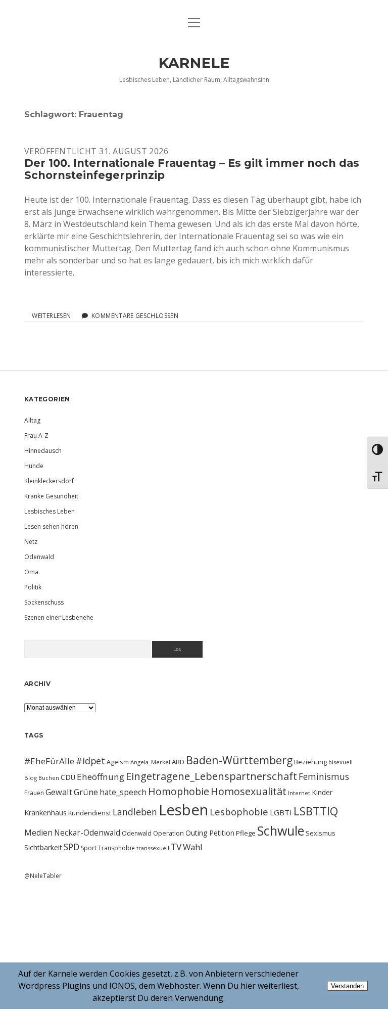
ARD (178, 761)
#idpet (90, 761)
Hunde (33, 466)
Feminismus (324, 776)
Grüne (86, 792)
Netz (30, 541)
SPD (71, 847)
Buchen (48, 777)
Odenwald (39, 556)
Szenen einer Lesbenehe (58, 617)
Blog (30, 777)
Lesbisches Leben (49, 511)
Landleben (135, 812)
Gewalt (58, 792)
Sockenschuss (44, 602)
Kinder (322, 792)
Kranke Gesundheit (51, 496)
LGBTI (281, 812)
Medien (38, 832)
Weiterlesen (51, 315)
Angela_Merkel (150, 762)
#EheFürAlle (49, 761)
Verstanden (347, 986)
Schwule (280, 830)
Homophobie (178, 791)
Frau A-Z (36, 435)
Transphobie (116, 848)
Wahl (193, 847)
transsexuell (152, 848)
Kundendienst (89, 812)
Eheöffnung (100, 776)
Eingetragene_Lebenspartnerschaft (211, 776)
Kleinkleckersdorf (49, 481)
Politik (32, 587)
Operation (168, 833)
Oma (31, 572)
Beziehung (310, 761)
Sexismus (320, 833)
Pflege (246, 833)
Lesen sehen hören (51, 526)
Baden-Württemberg (239, 760)
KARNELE (194, 62)
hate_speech (123, 792)
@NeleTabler (43, 875)
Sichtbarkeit (43, 847)
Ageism (118, 761)
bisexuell (340, 762)
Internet (299, 793)
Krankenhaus (45, 812)
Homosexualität (248, 791)
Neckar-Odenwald (87, 832)
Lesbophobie (239, 811)
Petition (221, 833)
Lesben (183, 810)
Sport (88, 848)
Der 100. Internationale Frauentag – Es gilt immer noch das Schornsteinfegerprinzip (191, 169)
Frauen (34, 793)
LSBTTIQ (316, 810)
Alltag (32, 420)
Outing (196, 833)
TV (176, 847)
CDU (68, 777)
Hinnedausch (43, 450)
